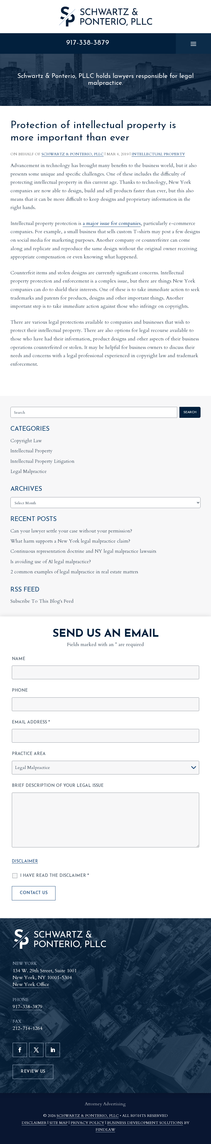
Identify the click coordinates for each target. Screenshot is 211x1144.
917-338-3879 (87, 43)
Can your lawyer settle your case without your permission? (71, 531)
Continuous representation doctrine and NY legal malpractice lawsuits (83, 551)
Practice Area (29, 754)
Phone (20, 691)
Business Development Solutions (145, 1122)
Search (190, 412)
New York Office (31, 984)
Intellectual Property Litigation (42, 461)
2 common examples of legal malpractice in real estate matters (74, 572)
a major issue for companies (112, 223)
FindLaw (105, 1129)
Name (18, 659)
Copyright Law (26, 441)
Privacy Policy (87, 1122)
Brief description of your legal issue (58, 786)
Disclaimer (25, 862)
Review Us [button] (33, 1072)
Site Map (58, 1122)
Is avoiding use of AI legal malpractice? (50, 562)
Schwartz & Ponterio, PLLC (72, 154)
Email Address (31, 722)
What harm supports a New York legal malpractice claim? (70, 541)
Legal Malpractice (28, 471)
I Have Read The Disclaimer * (54, 876)
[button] (193, 43)
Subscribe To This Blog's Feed (42, 601)
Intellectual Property (158, 154)
